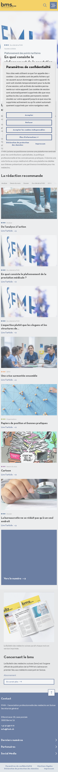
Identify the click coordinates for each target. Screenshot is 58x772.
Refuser (29, 122)
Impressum (40, 144)
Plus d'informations (28, 137)
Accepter (29, 115)
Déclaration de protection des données (17, 144)
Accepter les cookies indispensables (29, 130)
